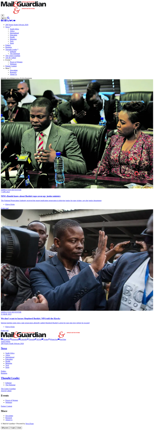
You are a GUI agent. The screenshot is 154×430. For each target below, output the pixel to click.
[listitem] (5, 339)
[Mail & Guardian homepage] (77, 7)
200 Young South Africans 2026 (12, 343)
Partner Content (6, 406)
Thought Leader (10, 378)
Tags (2, 341)
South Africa (9, 353)
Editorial (8, 383)
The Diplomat (10, 385)
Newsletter (9, 416)
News (4, 348)
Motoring (8, 363)
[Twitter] (11, 21)
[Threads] (7, 21)
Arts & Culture (6, 391)
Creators (7, 341)
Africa (7, 355)
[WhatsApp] (13, 21)
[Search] (8, 18)
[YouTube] (14, 21)
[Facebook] (2, 21)
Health (7, 361)
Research (8, 418)
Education (9, 359)
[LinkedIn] (5, 21)
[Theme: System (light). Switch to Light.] (4, 18)
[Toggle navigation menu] (2, 15)
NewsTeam (29, 424)
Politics (3, 371)
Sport (7, 367)
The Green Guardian (8, 389)
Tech (7, 365)
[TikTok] (9, 21)
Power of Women (11, 400)
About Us (8, 420)
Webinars (8, 402)
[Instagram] (4, 21)
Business (4, 373)
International (9, 357)
